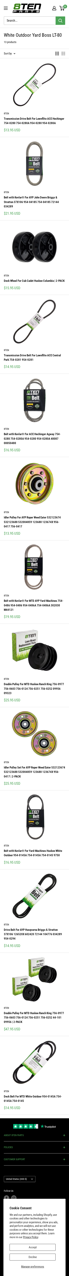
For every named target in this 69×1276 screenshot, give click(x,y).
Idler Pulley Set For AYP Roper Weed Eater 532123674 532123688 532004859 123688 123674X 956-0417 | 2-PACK (34, 772)
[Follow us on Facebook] (6, 1198)
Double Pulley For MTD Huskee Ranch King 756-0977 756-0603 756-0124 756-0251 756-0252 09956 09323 (34, 688)
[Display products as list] (63, 53)
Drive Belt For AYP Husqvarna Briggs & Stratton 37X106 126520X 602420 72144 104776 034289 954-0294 (33, 934)
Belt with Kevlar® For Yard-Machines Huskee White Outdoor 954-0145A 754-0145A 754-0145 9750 (33, 853)
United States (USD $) (16, 1179)
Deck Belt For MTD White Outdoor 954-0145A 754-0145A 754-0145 (33, 1099)
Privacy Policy (30, 1237)
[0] (62, 8)
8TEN (6, 113)
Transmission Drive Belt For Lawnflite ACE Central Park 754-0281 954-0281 (32, 357)
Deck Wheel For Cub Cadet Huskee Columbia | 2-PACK (34, 281)
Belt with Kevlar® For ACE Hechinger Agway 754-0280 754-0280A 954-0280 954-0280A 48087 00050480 (32, 438)
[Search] (60, 20)
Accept (33, 1247)
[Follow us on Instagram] (13, 1198)
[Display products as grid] (57, 53)
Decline (33, 1257)
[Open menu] (6, 8)
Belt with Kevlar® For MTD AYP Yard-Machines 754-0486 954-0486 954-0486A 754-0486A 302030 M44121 (33, 605)
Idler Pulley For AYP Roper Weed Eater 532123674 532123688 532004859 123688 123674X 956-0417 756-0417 (32, 522)
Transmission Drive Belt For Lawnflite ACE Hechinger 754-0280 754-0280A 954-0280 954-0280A (34, 121)
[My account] (54, 8)
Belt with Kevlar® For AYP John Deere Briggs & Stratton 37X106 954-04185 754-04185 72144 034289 (31, 202)
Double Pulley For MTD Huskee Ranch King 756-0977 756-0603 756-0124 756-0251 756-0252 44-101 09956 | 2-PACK (34, 1017)
